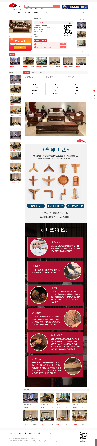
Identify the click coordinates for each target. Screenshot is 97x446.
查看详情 (18, 66)
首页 (11, 12)
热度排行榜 (27, 12)
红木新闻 (36, 12)
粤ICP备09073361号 (53, 441)
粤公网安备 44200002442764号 (14, 441)
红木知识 (45, 12)
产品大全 (18, 12)
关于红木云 (77, 12)
